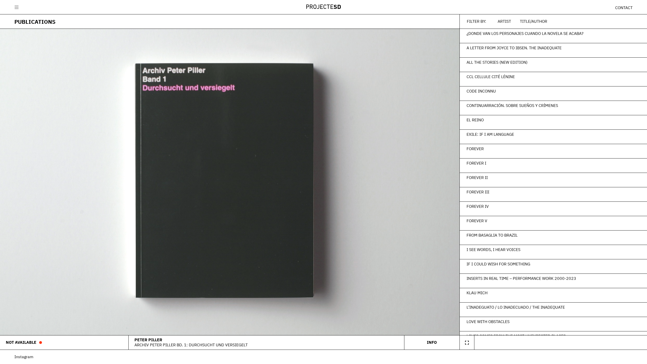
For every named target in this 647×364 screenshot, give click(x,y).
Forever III (478, 191)
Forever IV (478, 206)
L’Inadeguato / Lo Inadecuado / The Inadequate (516, 307)
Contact (624, 7)
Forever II (477, 177)
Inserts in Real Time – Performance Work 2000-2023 (521, 278)
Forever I (476, 163)
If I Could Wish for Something (498, 263)
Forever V (477, 220)
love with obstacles (488, 321)
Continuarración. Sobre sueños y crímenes (512, 105)
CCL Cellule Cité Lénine (491, 76)
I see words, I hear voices (493, 249)
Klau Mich (477, 292)
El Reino (475, 119)
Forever (475, 148)
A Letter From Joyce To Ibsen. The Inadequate (514, 47)
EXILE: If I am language (490, 134)
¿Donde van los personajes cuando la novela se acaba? (525, 33)
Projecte (323, 7)
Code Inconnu (481, 91)
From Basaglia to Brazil (492, 235)
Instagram (23, 356)
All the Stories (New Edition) (497, 62)
